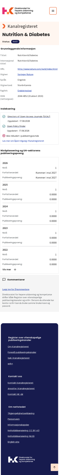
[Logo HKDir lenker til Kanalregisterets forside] (19, 10)
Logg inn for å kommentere (15, 289)
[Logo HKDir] (29, 460)
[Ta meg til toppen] (54, 467)
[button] (29, 269)
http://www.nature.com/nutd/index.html (38, 68)
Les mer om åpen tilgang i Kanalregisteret (23, 140)
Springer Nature (25, 74)
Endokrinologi (25, 90)
